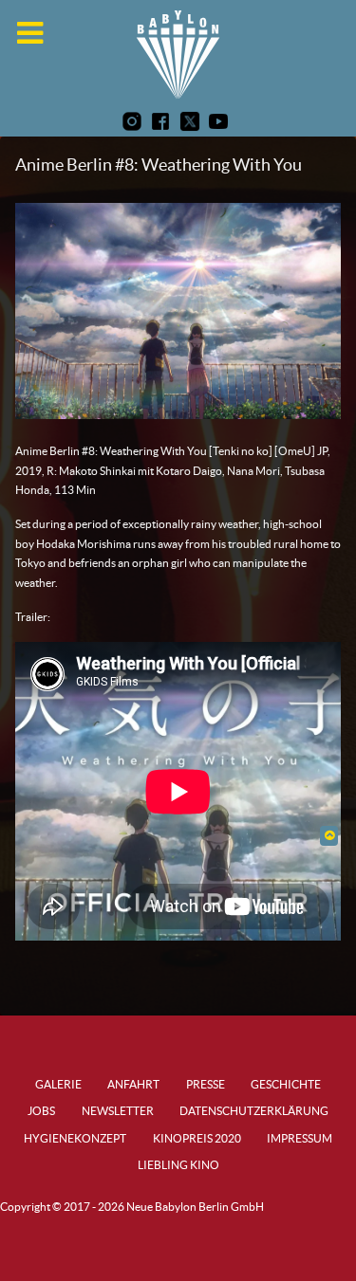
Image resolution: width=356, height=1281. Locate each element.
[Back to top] (329, 835)
